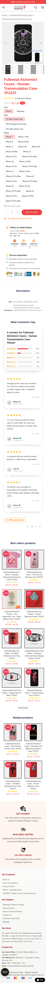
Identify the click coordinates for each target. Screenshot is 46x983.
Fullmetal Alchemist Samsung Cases (27, 310)
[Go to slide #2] (20, 69)
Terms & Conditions (10, 883)
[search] (35, 7)
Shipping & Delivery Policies (13, 905)
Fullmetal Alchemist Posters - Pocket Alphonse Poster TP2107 (34, 614)
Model (6, 133)
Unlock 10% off (4, 972)
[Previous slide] (5, 42)
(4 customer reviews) (23, 98)
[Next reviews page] (40, 526)
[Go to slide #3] (33, 69)
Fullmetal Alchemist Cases (21, 15)
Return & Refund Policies (12, 912)
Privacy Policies (9, 886)
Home (4, 15)
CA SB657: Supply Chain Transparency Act (19, 893)
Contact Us (7, 915)
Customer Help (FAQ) (11, 918)
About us (6, 879)
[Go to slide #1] (8, 69)
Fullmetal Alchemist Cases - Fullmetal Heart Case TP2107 (34, 692)
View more (23, 708)
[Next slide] (40, 42)
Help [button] (41, 980)
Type (6, 107)
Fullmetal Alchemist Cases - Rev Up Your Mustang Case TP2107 (34, 574)
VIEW (12, 567)
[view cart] (42, 7)
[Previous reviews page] (28, 526)
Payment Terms (9, 908)
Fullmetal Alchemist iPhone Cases (17, 19)
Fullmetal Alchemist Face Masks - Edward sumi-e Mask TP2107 (11, 692)
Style (6, 115)
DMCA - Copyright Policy (12, 890)
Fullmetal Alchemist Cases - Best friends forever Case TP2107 (12, 746)
